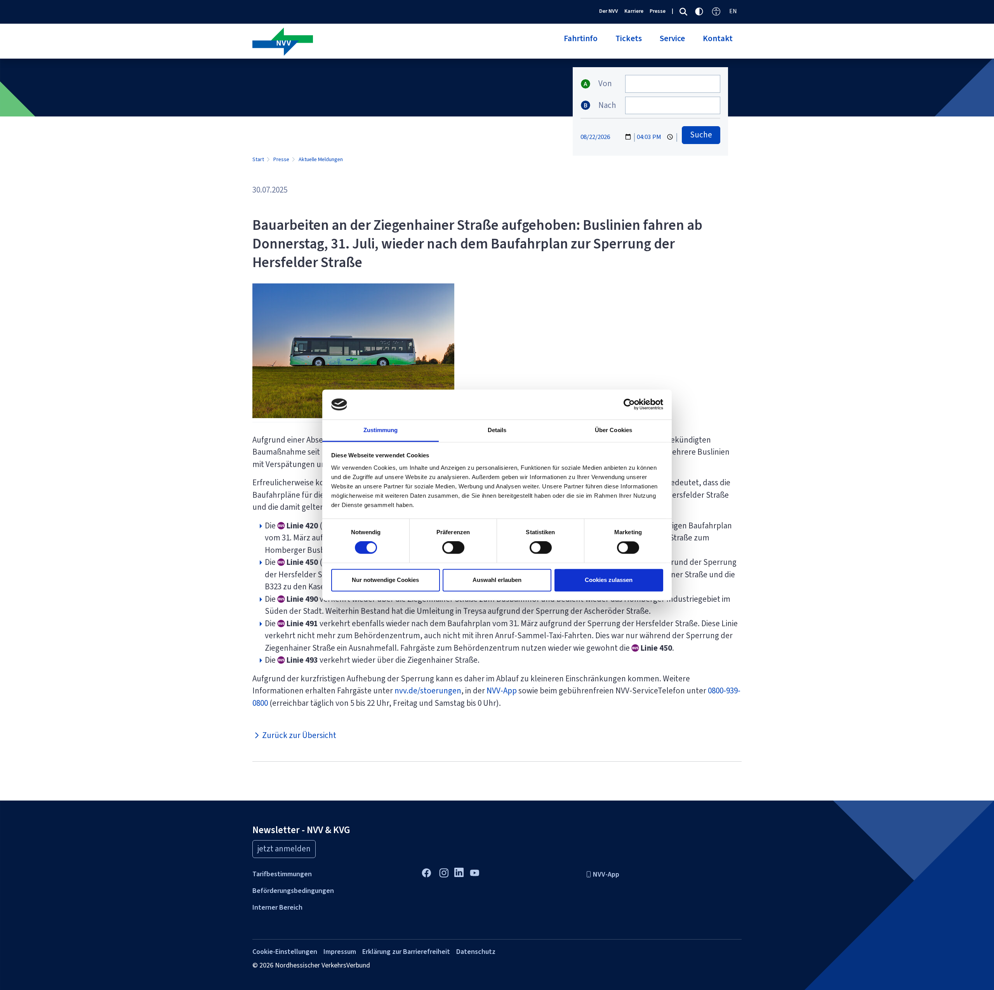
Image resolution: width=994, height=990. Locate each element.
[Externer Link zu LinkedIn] (459, 871)
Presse (658, 11)
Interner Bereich (277, 907)
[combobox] (672, 84)
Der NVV (608, 11)
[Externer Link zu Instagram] (443, 872)
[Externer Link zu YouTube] (474, 872)
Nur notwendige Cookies (385, 580)
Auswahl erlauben (497, 580)
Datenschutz (475, 951)
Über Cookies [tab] (613, 430)
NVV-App (502, 690)
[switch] (453, 548)
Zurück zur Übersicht (298, 735)
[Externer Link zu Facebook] (426, 872)
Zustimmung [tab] (380, 430)
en (733, 11)
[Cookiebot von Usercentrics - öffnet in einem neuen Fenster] (629, 404)
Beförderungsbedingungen (293, 890)
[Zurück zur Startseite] (371, 42)
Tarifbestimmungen (282, 874)
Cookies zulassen (609, 580)
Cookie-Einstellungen (284, 951)
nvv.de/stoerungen (427, 690)
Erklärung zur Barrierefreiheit (406, 951)
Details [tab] (497, 430)
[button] (580, 43)
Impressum (339, 951)
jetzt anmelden (284, 848)
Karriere (633, 11)
